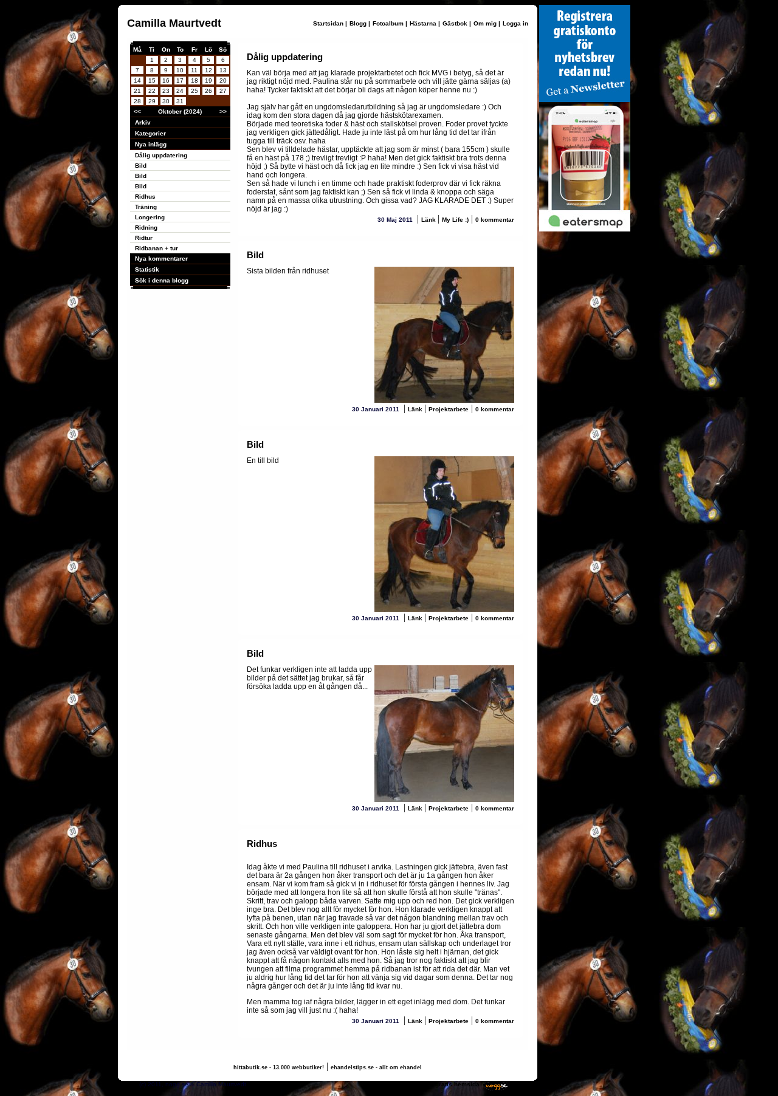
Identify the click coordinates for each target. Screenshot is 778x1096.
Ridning (146, 227)
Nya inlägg (151, 144)
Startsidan (328, 23)
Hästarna (423, 23)
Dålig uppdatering (161, 155)
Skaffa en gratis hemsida (442, 1084)
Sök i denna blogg (161, 280)
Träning (146, 207)
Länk (429, 219)
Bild (140, 165)
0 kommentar (494, 219)
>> (223, 111)
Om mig (485, 23)
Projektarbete (449, 409)
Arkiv (143, 122)
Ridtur (144, 238)
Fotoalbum (388, 23)
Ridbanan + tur (156, 248)
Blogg (358, 23)
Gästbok (454, 23)
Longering (150, 217)
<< (137, 111)
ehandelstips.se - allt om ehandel (376, 1067)
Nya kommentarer (161, 258)
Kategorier (150, 133)
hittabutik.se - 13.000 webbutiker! (278, 1067)
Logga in (515, 23)
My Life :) (455, 219)
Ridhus (145, 196)
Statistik (147, 269)
